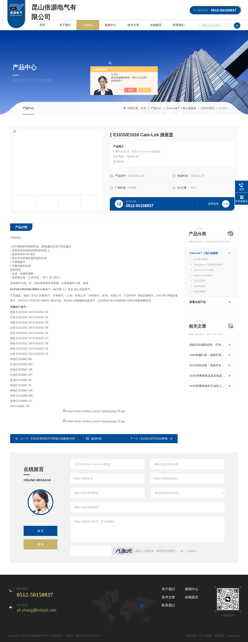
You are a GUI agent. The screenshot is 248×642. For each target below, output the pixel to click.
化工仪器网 (205, 635)
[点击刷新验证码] (123, 551)
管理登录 (219, 635)
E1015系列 (199, 291)
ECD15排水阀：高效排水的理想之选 (211, 365)
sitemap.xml (234, 635)
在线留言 (156, 25)
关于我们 (65, 25)
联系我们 (178, 25)
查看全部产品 (197, 302)
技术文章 (133, 25)
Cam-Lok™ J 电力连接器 (181, 108)
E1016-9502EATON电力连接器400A (53, 438)
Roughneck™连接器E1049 (208, 264)
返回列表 (96, 438)
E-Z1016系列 (201, 259)
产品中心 (87, 25)
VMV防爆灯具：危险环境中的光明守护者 (211, 355)
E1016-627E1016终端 (154, 438)
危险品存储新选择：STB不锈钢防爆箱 (211, 344)
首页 (42, 25)
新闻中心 (110, 25)
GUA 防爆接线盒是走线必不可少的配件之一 (211, 375)
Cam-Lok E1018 (202, 275)
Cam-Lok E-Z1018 (204, 270)
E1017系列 (199, 280)
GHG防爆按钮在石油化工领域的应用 (211, 386)
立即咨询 (213, 203)
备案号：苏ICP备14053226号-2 (82, 635)
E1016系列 (207, 108)
